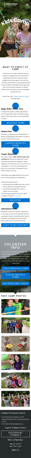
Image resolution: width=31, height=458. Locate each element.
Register (15, 200)
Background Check (15, 283)
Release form (15, 123)
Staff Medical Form (15, 268)
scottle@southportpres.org (20, 96)
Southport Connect (15, 434)
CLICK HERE (17, 196)
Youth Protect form (15, 276)
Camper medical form (15, 144)
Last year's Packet (15, 225)
